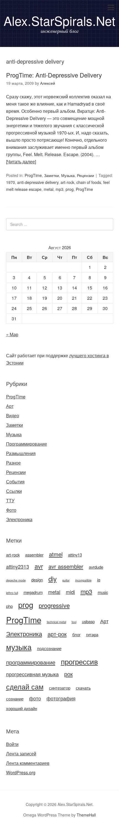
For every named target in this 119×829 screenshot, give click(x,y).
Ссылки (14, 491)
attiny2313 (17, 566)
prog (70, 189)
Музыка (68, 175)
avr (39, 566)
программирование (30, 662)
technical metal (56, 622)
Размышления (21, 453)
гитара (92, 634)
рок (68, 674)
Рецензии (85, 175)
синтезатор (59, 688)
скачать (83, 688)
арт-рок (57, 634)
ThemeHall (86, 815)
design (37, 580)
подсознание (49, 648)
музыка (19, 646)
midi (70, 591)
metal (48, 189)
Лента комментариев (28, 763)
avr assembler (65, 566)
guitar (66, 580)
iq (98, 580)
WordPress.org (20, 772)
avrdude (96, 567)
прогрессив (79, 661)
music (103, 592)
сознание (15, 698)
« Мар (12, 334)
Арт (10, 406)
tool (74, 622)
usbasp (88, 621)
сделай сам (24, 686)
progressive (54, 605)
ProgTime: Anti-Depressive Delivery (54, 75)
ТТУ (10, 500)
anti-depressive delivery (37, 182)
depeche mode (16, 580)
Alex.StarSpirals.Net (59, 20)
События (15, 481)
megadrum (33, 592)
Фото (11, 510)
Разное (13, 463)
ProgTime (33, 175)
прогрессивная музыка (32, 674)
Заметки (51, 175)
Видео (12, 415)
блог (76, 634)
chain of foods (88, 182)
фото (35, 698)
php (9, 606)
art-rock (67, 182)
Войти (12, 744)
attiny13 (75, 555)
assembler (34, 555)
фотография (61, 698)
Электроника (19, 519)
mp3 (59, 189)
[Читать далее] (21, 161)
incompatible (83, 580)
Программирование (26, 444)
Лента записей (21, 753)
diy (52, 578)
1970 (10, 182)
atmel (56, 554)
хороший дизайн (21, 708)
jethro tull (12, 593)
